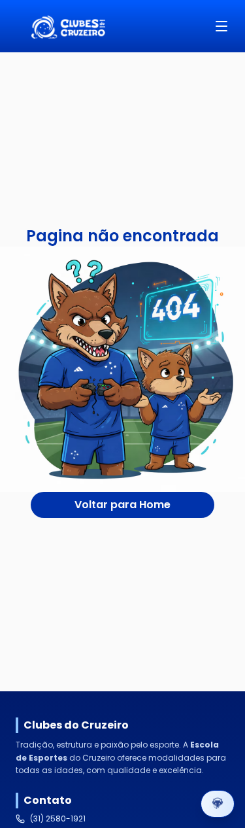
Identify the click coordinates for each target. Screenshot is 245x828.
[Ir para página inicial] (68, 26)
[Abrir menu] (221, 26)
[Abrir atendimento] (218, 804)
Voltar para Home (122, 504)
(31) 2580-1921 (58, 819)
